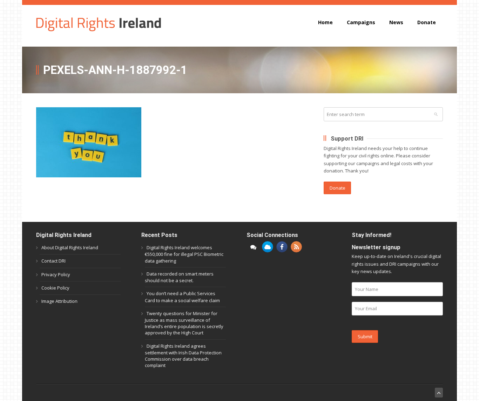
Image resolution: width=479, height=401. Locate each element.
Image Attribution (59, 301)
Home (325, 22)
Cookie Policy (55, 288)
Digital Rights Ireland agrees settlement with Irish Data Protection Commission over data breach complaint (183, 356)
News (396, 22)
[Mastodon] (253, 247)
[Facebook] (282, 247)
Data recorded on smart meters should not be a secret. (179, 277)
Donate (426, 22)
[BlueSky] (267, 247)
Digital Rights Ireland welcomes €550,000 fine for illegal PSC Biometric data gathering (184, 254)
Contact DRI (53, 261)
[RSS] (296, 247)
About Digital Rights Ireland (69, 247)
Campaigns (361, 22)
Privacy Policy (55, 274)
